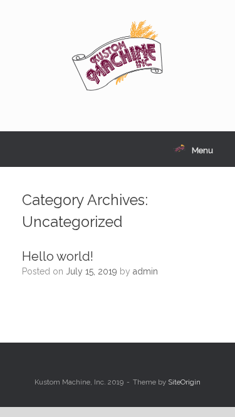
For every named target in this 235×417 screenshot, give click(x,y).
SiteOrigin (184, 382)
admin (145, 271)
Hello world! (57, 256)
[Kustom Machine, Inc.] (117, 56)
